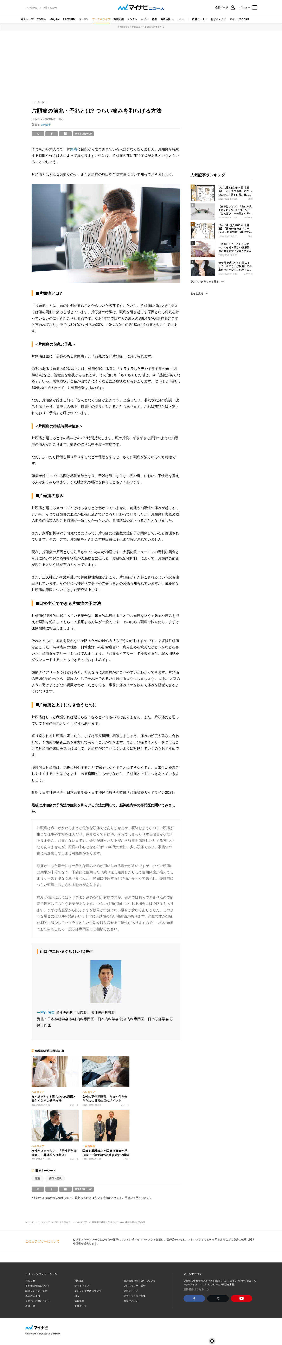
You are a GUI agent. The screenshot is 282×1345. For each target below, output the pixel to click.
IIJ (179, 19)
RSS (77, 1295)
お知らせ (30, 1280)
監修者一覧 (81, 1305)
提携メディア (131, 1290)
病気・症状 (55, 1178)
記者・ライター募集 (135, 1295)
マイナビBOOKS (239, 19)
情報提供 (79, 1300)
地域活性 (165, 19)
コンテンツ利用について (88, 1290)
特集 (154, 19)
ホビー (144, 19)
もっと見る (197, 293)
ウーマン (84, 19)
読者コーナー (199, 19)
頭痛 (73, 149)
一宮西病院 (46, 1013)
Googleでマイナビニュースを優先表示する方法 (141, 26)
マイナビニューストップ (37, 1222)
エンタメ (132, 19)
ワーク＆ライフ (101, 19)
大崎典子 (46, 124)
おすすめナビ (218, 19)
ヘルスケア (81, 1222)
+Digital (54, 19)
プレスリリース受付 (135, 1285)
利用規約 (79, 1280)
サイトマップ (82, 1285)
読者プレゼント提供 (36, 1290)
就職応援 (119, 19)
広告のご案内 (32, 1295)
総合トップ (27, 19)
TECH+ (41, 19)
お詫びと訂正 (131, 1300)
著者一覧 (30, 1305)
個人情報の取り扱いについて (139, 1280)
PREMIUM (69, 19)
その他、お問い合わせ (37, 1300)
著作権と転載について (37, 1285)
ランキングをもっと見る (205, 281)
